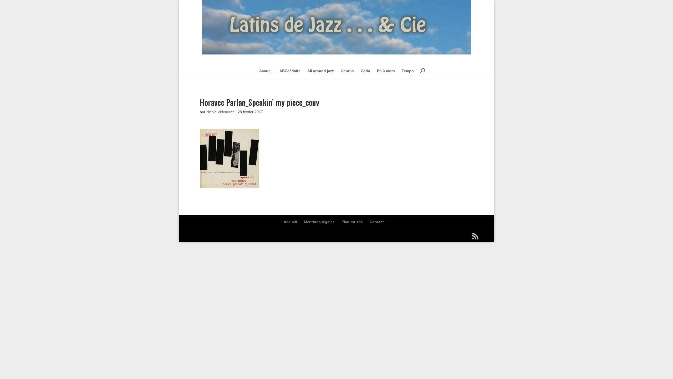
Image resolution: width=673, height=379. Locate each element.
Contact (377, 222)
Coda (365, 71)
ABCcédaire (289, 71)
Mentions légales (319, 222)
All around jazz (320, 71)
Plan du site (352, 222)
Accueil (266, 71)
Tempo (408, 71)
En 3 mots (386, 71)
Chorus (347, 71)
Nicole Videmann (220, 112)
